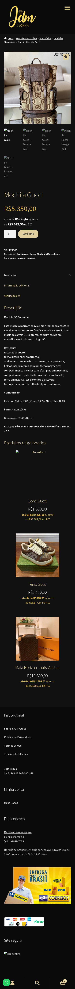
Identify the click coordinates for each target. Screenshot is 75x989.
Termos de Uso (13, 745)
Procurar (37, 983)
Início (10, 38)
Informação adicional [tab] (17, 285)
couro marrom (17, 258)
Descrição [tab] (10, 275)
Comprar (28, 233)
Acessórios (45, 38)
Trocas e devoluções (16, 754)
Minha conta (12, 983)
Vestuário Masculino (26, 38)
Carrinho (57, 980)
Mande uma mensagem (18, 832)
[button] (66, 57)
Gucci (21, 42)
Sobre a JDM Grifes (15, 728)
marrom (31, 258)
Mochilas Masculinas (48, 254)
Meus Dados (11, 802)
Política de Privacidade (17, 737)
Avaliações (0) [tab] (12, 295)
